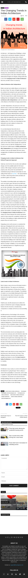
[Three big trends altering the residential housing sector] (4, 429)
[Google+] (7, 574)
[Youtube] (24, 574)
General (2, 7)
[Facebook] (3, 574)
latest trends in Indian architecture (17, 394)
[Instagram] (12, 574)
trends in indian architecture (16, 396)
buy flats (14, 173)
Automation (3, 430)
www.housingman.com (6, 398)
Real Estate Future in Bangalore (6, 416)
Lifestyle (6, 7)
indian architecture (5, 394)
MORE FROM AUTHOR (7, 424)
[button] (26, 2)
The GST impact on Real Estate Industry (21, 416)
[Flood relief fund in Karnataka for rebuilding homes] (4, 443)
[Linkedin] (16, 574)
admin (3, 508)
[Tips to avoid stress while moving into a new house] (4, 436)
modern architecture (5, 396)
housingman (23, 391)
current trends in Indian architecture (12, 391)
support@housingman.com (16, 565)
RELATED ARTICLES (7, 422)
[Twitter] (20, 574)
